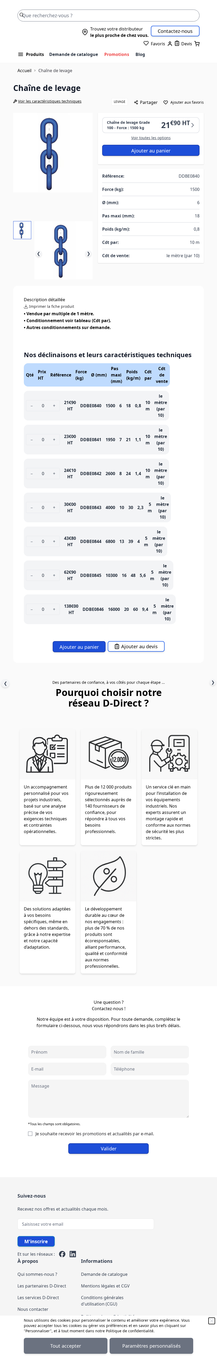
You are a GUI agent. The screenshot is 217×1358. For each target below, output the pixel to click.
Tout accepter (65, 1346)
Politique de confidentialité (129, 1330)
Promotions (116, 54)
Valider (108, 1148)
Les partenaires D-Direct (41, 1286)
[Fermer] (212, 1321)
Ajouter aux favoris (187, 102)
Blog (140, 54)
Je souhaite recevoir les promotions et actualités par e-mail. (94, 1134)
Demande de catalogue (73, 54)
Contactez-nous (175, 31)
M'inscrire (36, 1241)
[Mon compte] (170, 43)
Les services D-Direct (38, 1297)
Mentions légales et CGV (105, 1286)
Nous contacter (32, 1309)
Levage (119, 101)
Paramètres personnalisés (151, 1346)
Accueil (24, 70)
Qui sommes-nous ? (37, 1274)
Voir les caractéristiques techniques (50, 101)
